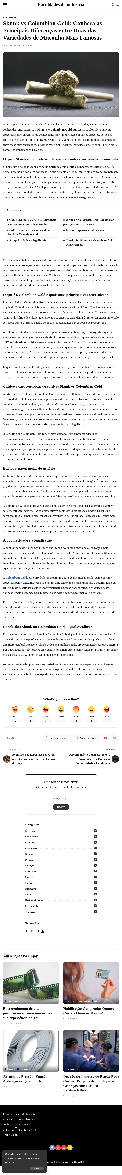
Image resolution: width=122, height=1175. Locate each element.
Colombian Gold (16, 577)
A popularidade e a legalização (28, 240)
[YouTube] (37, 931)
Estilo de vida (31, 871)
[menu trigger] (6, 4)
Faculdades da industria (61, 4)
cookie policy (11, 1162)
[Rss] (42, 931)
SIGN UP (61, 807)
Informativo (11, 17)
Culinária (29, 842)
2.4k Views (28, 45)
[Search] (117, 4)
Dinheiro (29, 854)
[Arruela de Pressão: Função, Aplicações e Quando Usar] (31, 1051)
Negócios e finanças (34, 900)
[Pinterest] (105, 738)
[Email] (114, 738)
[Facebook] (26, 931)
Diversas (29, 860)
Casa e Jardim (31, 837)
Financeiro (30, 877)
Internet (29, 894)
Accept (36, 1168)
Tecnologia (30, 912)
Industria (29, 883)
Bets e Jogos (30, 831)
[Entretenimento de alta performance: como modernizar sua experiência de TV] (31, 983)
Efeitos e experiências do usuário (85, 230)
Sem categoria (31, 906)
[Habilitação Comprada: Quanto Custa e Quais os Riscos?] (91, 983)
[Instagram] (31, 931)
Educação (29, 866)
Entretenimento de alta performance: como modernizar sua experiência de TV (28, 1013)
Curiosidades (31, 848)
